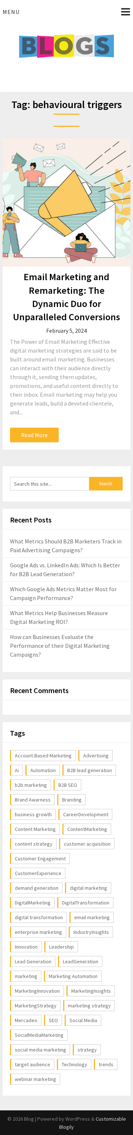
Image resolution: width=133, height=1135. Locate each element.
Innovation (26, 946)
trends (106, 1064)
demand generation (36, 888)
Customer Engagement (40, 858)
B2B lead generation (89, 770)
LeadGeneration (80, 961)
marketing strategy (89, 1005)
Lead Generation (33, 961)
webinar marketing (35, 1079)
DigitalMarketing (33, 902)
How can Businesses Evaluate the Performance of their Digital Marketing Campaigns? (60, 645)
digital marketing (88, 888)
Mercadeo (26, 1020)
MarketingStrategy (36, 1005)
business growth (33, 814)
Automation (43, 770)
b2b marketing (31, 785)
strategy (87, 1049)
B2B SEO (67, 785)
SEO (53, 1020)
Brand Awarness (33, 799)
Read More (34, 435)
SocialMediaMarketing (39, 1035)
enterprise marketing (38, 932)
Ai (17, 770)
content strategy (33, 843)
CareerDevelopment (85, 814)
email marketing (92, 917)
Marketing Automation (73, 976)
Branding (72, 799)
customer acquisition (87, 843)
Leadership (61, 946)
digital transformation (39, 917)
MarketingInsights (91, 991)
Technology (74, 1064)
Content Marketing (35, 829)
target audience (32, 1064)
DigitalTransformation (85, 902)
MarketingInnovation (37, 991)
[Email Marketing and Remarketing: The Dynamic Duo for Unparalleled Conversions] (66, 202)
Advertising (96, 755)
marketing (26, 976)
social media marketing (40, 1049)
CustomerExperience (38, 873)
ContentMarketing (87, 829)
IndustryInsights (91, 932)
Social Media (83, 1020)
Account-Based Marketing (43, 755)
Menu (11, 11)
